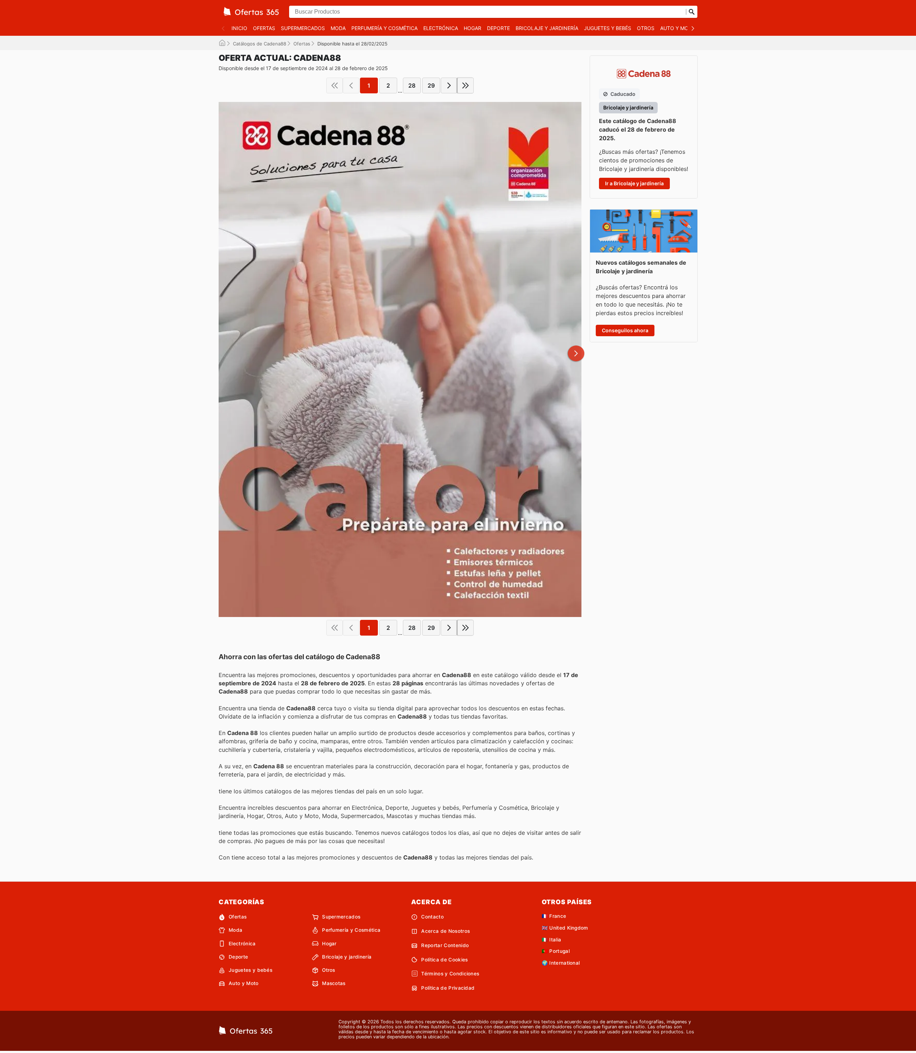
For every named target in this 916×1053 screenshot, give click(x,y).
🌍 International (561, 963)
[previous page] (351, 85)
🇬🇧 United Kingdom (565, 928)
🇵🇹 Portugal (556, 951)
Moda (338, 28)
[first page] (334, 85)
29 (431, 85)
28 (411, 85)
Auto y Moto (678, 28)
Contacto (432, 917)
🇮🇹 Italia (551, 939)
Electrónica (440, 28)
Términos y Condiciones (450, 973)
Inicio (239, 28)
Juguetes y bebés (607, 28)
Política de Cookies (444, 960)
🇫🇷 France (554, 916)
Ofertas (264, 28)
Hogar (472, 28)
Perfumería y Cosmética (384, 28)
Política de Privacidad (447, 988)
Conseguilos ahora (625, 330)
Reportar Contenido (445, 945)
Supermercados (303, 28)
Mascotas (334, 983)
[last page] (465, 85)
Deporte (498, 28)
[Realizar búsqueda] (691, 12)
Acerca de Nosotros (445, 931)
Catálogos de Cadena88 (259, 43)
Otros (645, 28)
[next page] (449, 85)
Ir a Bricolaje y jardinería (634, 183)
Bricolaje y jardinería (547, 28)
